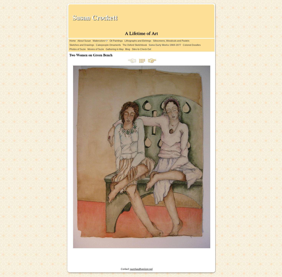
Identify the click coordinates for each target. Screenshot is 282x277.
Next (152, 61)
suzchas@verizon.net (141, 269)
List (143, 61)
